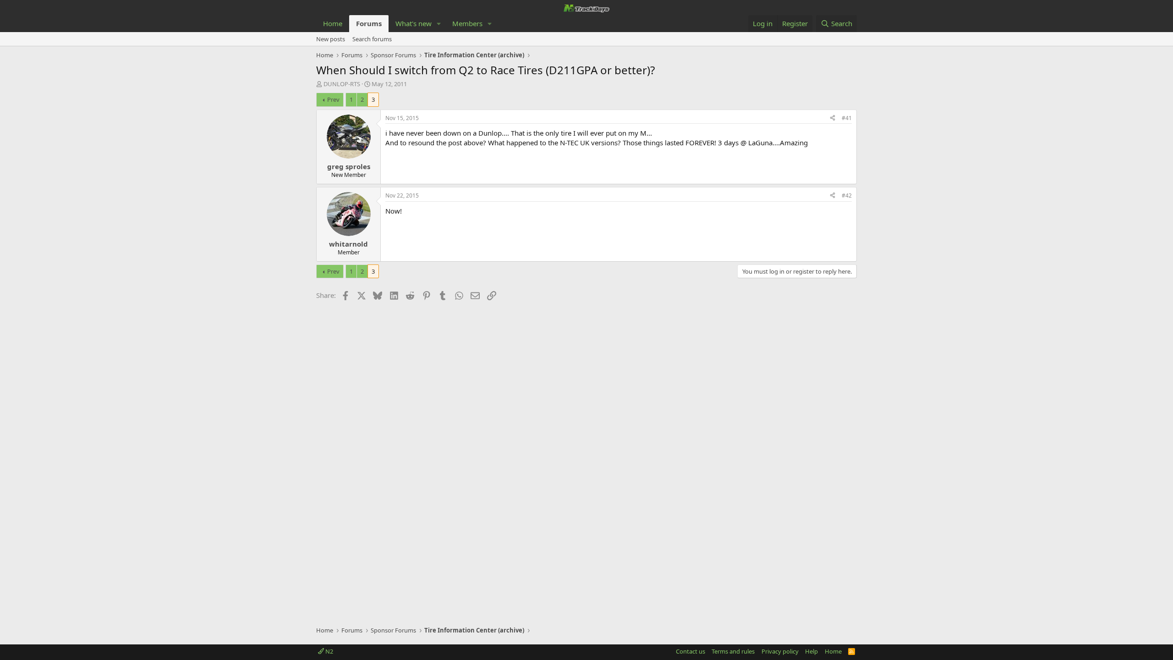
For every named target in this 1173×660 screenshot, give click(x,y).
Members (467, 23)
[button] (439, 23)
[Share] (833, 118)
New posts (330, 39)
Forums (369, 23)
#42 (847, 195)
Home (332, 23)
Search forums (372, 39)
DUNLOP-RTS (341, 84)
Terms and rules (733, 651)
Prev (333, 99)
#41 (847, 118)
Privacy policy (780, 651)
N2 (328, 651)
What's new (413, 23)
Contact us (690, 651)
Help (811, 651)
